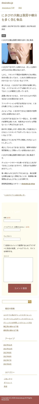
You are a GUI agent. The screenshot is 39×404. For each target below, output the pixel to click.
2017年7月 (7, 360)
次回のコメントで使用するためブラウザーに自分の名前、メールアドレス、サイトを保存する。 (19, 248)
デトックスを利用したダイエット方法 (17, 323)
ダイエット (8, 383)
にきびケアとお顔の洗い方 (15, 195)
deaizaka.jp (7, 3)
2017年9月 (7, 353)
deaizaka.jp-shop (28, 184)
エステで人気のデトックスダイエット (17, 315)
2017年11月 (7, 345)
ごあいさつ (8, 379)
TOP (8, 8)
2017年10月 (7, 349)
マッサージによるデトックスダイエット (18, 319)
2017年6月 (7, 364)
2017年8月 (7, 356)
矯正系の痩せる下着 (10, 326)
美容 (3, 35)
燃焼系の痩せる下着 (10, 330)
